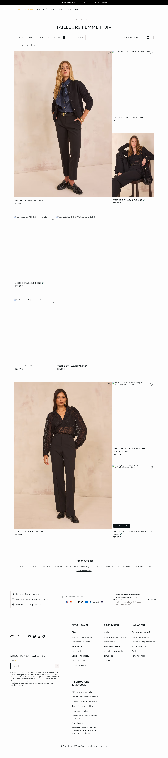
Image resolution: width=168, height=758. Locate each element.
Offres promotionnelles (82, 692)
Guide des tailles (79, 660)
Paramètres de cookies (82, 706)
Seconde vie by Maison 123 (144, 642)
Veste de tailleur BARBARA (72, 366)
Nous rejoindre (138, 656)
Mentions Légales (80, 711)
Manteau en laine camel (141, 567)
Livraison (107, 632)
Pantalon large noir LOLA (128, 117)
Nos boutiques (78, 651)
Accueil (79, 19)
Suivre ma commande (82, 637)
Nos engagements (140, 637)
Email (13, 661)
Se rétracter (77, 646)
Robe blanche (97, 567)
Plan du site (77, 723)
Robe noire (74, 567)
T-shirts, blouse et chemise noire (117, 567)
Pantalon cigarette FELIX (29, 200)
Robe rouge (85, 567)
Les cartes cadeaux (111, 646)
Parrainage (108, 656)
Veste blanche (22, 567)
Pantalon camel (61, 567)
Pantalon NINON (24, 366)
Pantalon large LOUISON (29, 531)
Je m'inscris (150, 599)
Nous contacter (79, 665)
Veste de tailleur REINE (28, 283)
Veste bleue (34, 567)
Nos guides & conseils (113, 651)
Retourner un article (81, 642)
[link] (25, 9)
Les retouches (109, 642)
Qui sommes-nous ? (141, 632)
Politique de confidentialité (84, 701)
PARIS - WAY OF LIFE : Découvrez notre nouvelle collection (84, 2)
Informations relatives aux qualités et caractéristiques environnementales (84, 730)
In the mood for (139, 646)
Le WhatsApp (109, 660)
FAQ (74, 632)
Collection (88, 19)
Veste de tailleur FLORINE (128, 200)
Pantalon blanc (47, 567)
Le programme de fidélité (114, 637)
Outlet (135, 651)
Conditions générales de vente (86, 697)
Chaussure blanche (84, 571)
